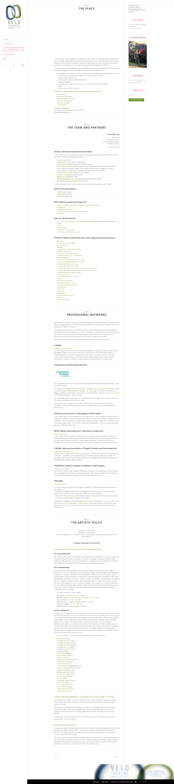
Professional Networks (86, 315)
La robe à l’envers (62, 664)
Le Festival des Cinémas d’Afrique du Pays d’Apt (71, 262)
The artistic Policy (86, 522)
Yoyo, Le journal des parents (65, 295)
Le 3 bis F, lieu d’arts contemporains (67, 253)
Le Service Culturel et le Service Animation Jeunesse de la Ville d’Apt (76, 270)
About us (87, 5)
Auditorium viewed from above (66, 99)
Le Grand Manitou (62, 666)
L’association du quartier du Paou (66, 283)
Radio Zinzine (61, 291)
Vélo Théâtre (90, 391)
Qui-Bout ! (60, 678)
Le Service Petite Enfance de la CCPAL (68, 266)
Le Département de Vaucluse (65, 209)
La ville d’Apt (60, 213)
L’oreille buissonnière (63, 661)
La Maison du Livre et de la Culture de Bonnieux (71, 260)
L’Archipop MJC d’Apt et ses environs (67, 264)
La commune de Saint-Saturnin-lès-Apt (68, 232)
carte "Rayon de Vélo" (135, 82)
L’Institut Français (62, 228)
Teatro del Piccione (62, 687)
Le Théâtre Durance (82, 503)
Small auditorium (62, 105)
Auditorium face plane (63, 103)
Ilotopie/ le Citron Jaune (64, 251)
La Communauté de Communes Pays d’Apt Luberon (72, 211)
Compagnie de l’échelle (63, 645)
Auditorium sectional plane (64, 101)
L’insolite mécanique (74, 606)
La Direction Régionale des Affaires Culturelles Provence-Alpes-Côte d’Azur (78, 205)
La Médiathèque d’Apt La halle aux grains (69, 272)
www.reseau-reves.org (60, 434)
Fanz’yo (59, 297)
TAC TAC (72, 604)
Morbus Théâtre (61, 674)
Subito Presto (61, 682)
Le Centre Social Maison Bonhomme (67, 285)
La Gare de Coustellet (63, 257)
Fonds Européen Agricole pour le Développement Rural (75, 221)
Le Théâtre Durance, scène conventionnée (69, 255)
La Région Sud (61, 207)
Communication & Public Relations (67, 172)
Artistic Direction (62, 164)
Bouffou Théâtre (66, 391)
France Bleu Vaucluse (63, 299)
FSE (93, 398)
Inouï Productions (62, 655)
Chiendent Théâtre (80, 602)
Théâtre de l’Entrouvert (72, 595)
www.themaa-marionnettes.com (63, 348)
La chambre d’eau (103, 389)
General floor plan (62, 94)
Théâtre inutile (76, 389)
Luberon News (61, 293)
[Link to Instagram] (13, 65)
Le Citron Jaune (106, 501)
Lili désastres (60, 670)
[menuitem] (14, 39)
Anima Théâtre (61, 638)
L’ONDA (59, 225)
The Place (87, 8)
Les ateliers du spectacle (64, 668)
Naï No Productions (62, 676)
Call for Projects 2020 (60, 484)
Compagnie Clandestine (64, 643)
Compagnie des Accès (63, 647)
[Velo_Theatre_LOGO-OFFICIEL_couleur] (14, 18)
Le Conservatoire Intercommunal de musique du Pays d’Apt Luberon (77, 268)
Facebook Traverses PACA (62, 469)
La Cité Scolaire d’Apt (63, 274)
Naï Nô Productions (62, 245)
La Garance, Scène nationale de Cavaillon (69, 249)
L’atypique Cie (61, 657)
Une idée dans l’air (62, 691)
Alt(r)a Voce (60, 241)
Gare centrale (61, 653)
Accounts (59, 160)
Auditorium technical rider (64, 96)
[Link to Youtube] (22, 65)
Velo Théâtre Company (76, 166)
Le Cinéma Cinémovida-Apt (65, 280)
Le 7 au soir (70, 600)
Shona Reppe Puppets (63, 680)
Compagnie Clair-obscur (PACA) (66, 641)
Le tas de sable (114, 393)
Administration (61, 162)
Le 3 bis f (66, 505)
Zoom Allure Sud (62, 287)
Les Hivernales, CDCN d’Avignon (66, 243)
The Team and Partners (86, 127)
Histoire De (67, 649)
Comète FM (60, 289)
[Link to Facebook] (4, 65)
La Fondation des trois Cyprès (65, 230)
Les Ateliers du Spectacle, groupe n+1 (80, 598)
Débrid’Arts (60, 247)
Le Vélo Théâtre (68, 503)
